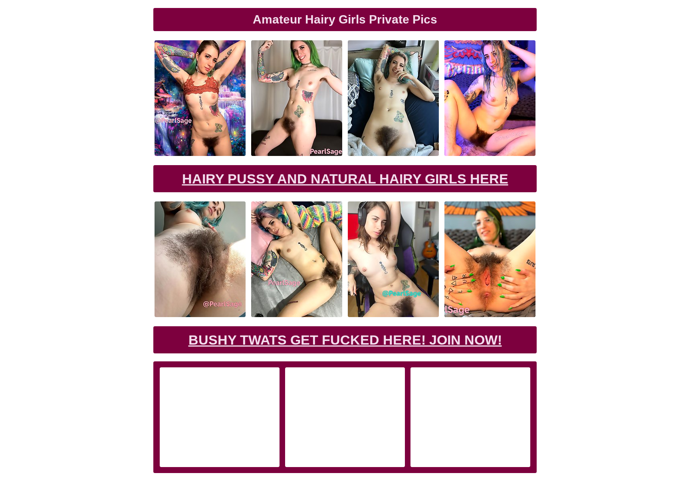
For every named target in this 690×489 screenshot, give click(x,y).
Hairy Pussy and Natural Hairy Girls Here (345, 178)
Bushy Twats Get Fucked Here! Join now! (345, 339)
